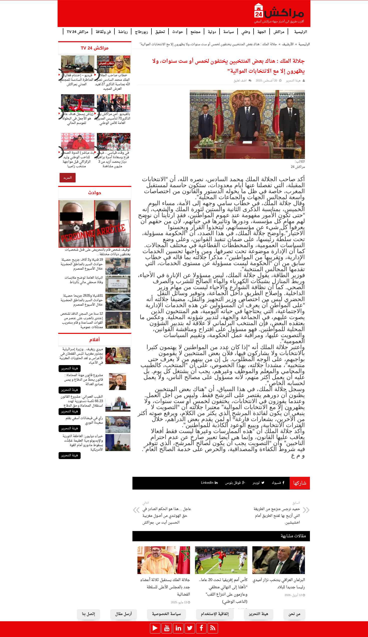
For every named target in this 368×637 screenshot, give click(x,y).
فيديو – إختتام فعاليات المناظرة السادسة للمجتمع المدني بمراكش (76, 79)
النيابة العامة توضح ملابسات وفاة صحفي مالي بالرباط (84, 280)
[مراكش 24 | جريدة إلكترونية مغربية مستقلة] (279, 15)
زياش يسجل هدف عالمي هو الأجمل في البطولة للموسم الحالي (76, 118)
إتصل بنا (88, 614)
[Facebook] (201, 628)
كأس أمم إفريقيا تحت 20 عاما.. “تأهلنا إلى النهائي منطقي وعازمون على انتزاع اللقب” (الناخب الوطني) (223, 591)
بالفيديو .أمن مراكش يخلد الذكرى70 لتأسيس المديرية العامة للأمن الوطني (112, 118)
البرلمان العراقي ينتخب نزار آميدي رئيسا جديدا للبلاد (279, 584)
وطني (245, 31)
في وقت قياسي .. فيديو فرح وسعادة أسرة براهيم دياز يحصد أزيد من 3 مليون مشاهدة (112, 159)
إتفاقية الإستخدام (215, 614)
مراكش (278, 31)
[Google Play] (155, 628)
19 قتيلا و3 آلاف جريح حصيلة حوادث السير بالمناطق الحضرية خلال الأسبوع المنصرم (82, 264)
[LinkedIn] (178, 628)
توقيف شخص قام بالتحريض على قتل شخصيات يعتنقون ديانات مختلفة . (97, 252)
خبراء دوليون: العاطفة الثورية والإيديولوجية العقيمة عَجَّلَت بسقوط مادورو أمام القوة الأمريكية (83, 443)
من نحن (294, 614)
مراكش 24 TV (77, 31)
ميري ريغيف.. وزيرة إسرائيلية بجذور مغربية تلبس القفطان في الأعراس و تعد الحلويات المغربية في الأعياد (81, 356)
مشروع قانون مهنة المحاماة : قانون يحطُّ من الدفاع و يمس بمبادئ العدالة (83, 379)
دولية (212, 31)
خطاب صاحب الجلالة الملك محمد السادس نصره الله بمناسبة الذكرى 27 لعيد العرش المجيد (112, 82)
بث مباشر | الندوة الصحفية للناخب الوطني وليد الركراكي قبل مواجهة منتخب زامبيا (76, 159)
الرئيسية (300, 31)
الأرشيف (288, 44)
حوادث (177, 31)
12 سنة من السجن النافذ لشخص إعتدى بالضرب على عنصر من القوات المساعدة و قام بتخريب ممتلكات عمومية (81, 320)
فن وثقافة (103, 31)
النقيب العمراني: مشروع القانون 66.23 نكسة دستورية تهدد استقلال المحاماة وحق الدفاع (82, 401)
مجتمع (196, 31)
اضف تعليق (240, 80)
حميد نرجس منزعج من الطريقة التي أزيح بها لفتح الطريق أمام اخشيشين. (277, 513)
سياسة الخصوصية (166, 614)
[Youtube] (166, 628)
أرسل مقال (123, 614)
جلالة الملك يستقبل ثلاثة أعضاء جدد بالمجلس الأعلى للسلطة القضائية (165, 587)
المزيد (67, 177)
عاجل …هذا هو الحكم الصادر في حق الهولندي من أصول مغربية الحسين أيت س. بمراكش (166, 513)
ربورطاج (141, 31)
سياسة (228, 31)
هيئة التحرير (69, 368)
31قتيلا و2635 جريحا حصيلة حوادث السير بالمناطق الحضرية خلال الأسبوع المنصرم (82, 300)
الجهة (261, 31)
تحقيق (160, 31)
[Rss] (213, 628)
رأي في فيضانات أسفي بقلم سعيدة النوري (84, 420)
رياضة (123, 31)
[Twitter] (190, 628)
